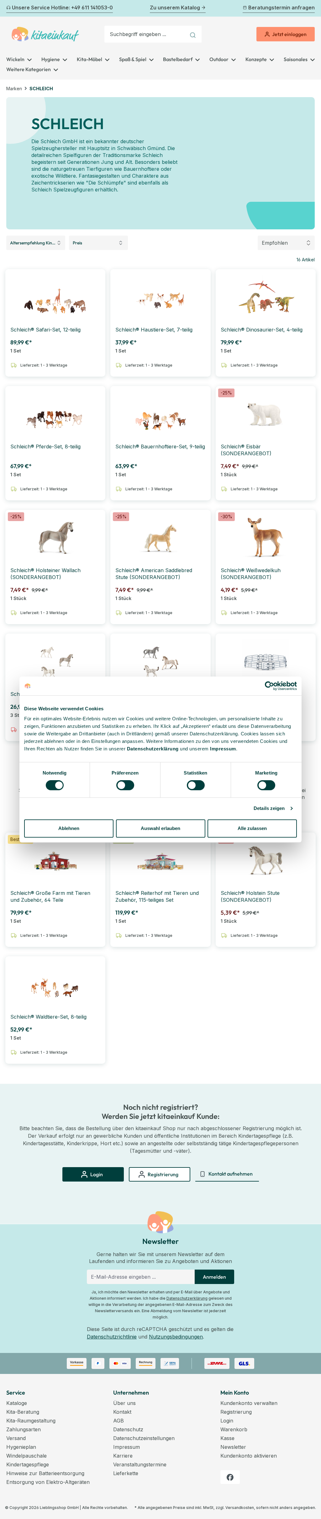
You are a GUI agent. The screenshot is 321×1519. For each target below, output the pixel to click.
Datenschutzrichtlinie (112, 1337)
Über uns (124, 1403)
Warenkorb (233, 1429)
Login (226, 1420)
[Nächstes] (311, 8)
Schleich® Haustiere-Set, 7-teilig (153, 329)
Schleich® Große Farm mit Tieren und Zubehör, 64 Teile (50, 896)
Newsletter (233, 1447)
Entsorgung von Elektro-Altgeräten (48, 1482)
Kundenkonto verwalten (248, 1403)
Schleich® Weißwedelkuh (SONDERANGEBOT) (251, 573)
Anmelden (214, 1277)
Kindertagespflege (27, 1464)
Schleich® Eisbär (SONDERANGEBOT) (246, 450)
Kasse (227, 1438)
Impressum (223, 748)
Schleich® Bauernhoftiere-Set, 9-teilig (160, 446)
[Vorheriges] (10, 8)
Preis (77, 243)
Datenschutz (128, 1429)
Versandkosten (239, 1507)
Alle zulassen (252, 828)
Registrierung (236, 1412)
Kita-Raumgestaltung (30, 1420)
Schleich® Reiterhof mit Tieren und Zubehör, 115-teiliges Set (157, 896)
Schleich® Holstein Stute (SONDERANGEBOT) (250, 896)
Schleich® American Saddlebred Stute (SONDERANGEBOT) (153, 573)
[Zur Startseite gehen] (45, 34)
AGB (118, 1420)
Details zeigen (269, 808)
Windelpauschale (26, 1456)
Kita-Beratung (22, 1412)
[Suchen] (194, 34)
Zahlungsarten (23, 1429)
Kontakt (122, 1412)
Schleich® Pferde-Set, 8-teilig (45, 446)
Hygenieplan (21, 1447)
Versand (16, 1438)
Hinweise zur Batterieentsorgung (45, 1473)
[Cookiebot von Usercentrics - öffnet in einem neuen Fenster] (269, 686)
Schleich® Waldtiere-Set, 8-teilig (48, 1017)
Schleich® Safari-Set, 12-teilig (45, 329)
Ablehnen (68, 828)
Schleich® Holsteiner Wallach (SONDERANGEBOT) (45, 573)
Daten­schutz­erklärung (153, 748)
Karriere (123, 1456)
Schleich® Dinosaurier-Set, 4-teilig (262, 329)
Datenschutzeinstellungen (144, 1438)
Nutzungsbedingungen (176, 1337)
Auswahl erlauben (160, 828)
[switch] (125, 785)
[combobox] (145, 34)
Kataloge (16, 1403)
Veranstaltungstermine (139, 1464)
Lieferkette (125, 1473)
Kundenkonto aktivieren (248, 1456)
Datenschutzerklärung (187, 1298)
